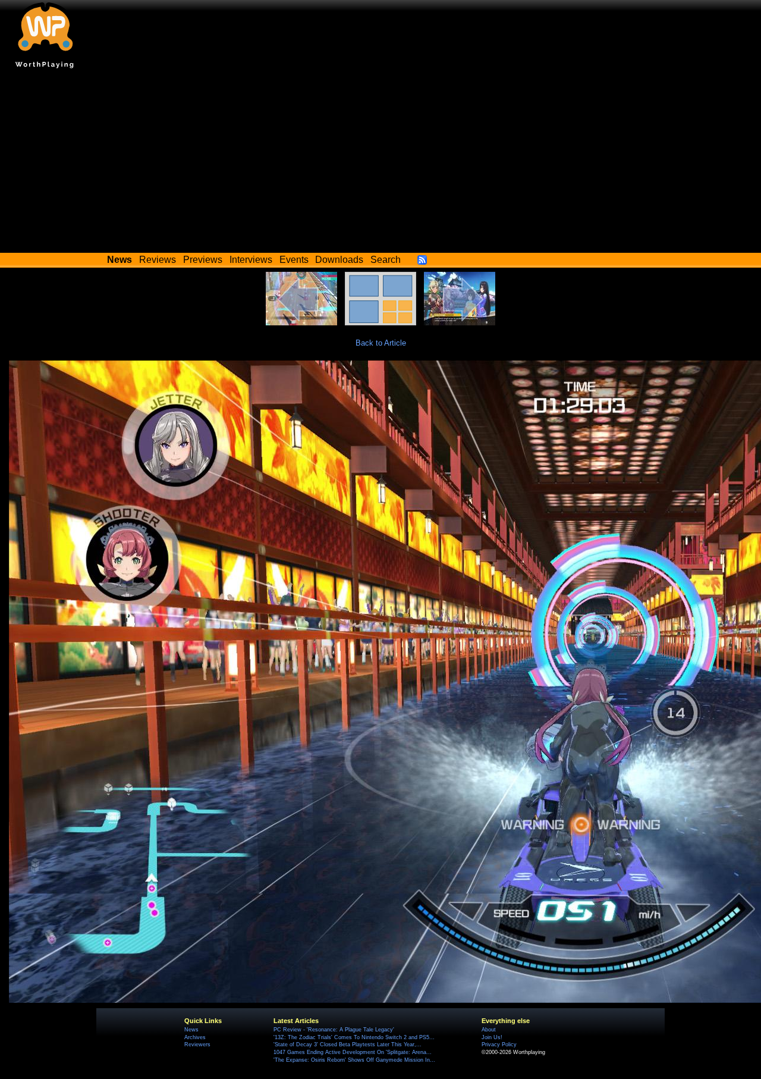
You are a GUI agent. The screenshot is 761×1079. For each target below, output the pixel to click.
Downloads (339, 260)
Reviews (157, 260)
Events (294, 260)
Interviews (250, 260)
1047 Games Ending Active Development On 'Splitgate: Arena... (352, 1052)
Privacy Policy (499, 1044)
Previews (202, 260)
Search (385, 260)
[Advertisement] (380, 163)
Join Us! (492, 1037)
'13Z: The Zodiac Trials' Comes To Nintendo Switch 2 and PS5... (354, 1037)
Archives (195, 1037)
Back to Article (381, 342)
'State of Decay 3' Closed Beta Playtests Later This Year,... (347, 1044)
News (191, 1030)
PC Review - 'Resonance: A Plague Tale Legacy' (333, 1030)
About (489, 1030)
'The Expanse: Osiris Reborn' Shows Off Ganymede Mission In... (354, 1060)
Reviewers (197, 1044)
